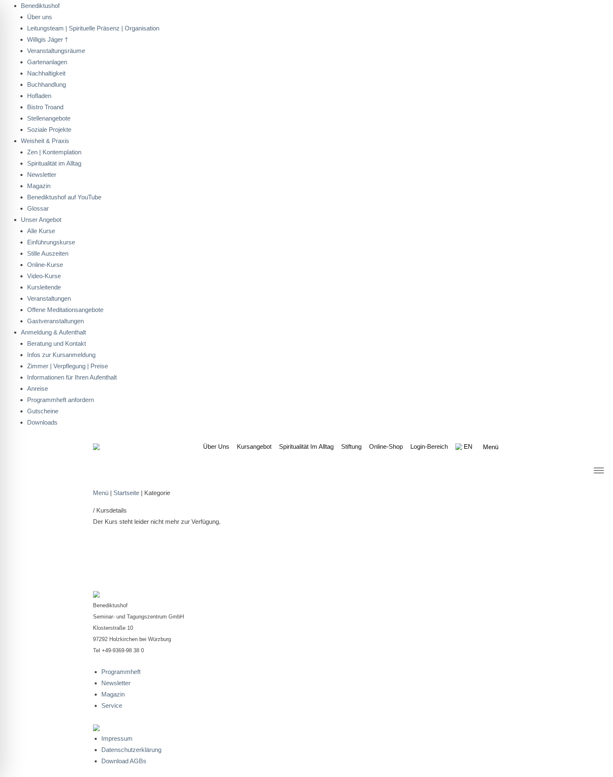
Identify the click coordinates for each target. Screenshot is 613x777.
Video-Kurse (44, 275)
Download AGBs (123, 760)
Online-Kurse (45, 264)
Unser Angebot (41, 219)
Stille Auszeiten (47, 253)
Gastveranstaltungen (55, 320)
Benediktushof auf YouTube (64, 197)
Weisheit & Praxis (45, 140)
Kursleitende (44, 287)
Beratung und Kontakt (56, 343)
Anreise (37, 388)
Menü (100, 492)
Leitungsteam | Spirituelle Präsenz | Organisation (93, 28)
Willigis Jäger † (47, 39)
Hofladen (39, 95)
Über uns (216, 446)
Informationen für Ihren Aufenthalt (72, 377)
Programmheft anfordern (60, 399)
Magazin (38, 185)
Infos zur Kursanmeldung (61, 354)
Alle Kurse (41, 230)
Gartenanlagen (47, 61)
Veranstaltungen (49, 298)
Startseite (126, 492)
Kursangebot (254, 446)
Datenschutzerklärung (131, 749)
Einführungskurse (51, 242)
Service (111, 705)
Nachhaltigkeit (46, 73)
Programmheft (121, 671)
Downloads (42, 422)
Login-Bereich (429, 446)
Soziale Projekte (49, 129)
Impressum (117, 738)
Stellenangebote (48, 118)
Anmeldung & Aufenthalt (53, 332)
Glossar (38, 208)
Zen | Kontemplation (54, 152)
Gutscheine (42, 411)
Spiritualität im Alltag (54, 163)
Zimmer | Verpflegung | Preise (67, 366)
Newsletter (41, 174)
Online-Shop (386, 446)
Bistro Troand (45, 107)
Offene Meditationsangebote (65, 309)
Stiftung (351, 446)
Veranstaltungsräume (56, 50)
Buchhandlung (46, 84)
